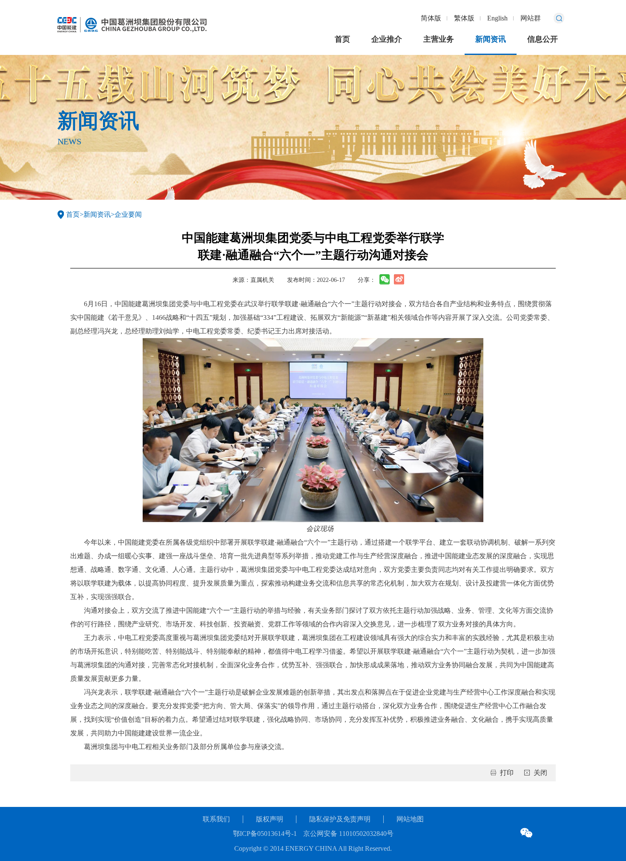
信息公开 (542, 39)
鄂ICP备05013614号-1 (265, 833)
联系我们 (216, 819)
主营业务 (438, 39)
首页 (342, 39)
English (497, 18)
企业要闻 (128, 214)
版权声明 (269, 819)
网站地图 (410, 819)
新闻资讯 (490, 39)
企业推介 (386, 39)
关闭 (540, 772)
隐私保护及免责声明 (339, 819)
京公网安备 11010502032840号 (348, 833)
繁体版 (464, 18)
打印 (507, 772)
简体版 (431, 18)
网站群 (530, 18)
